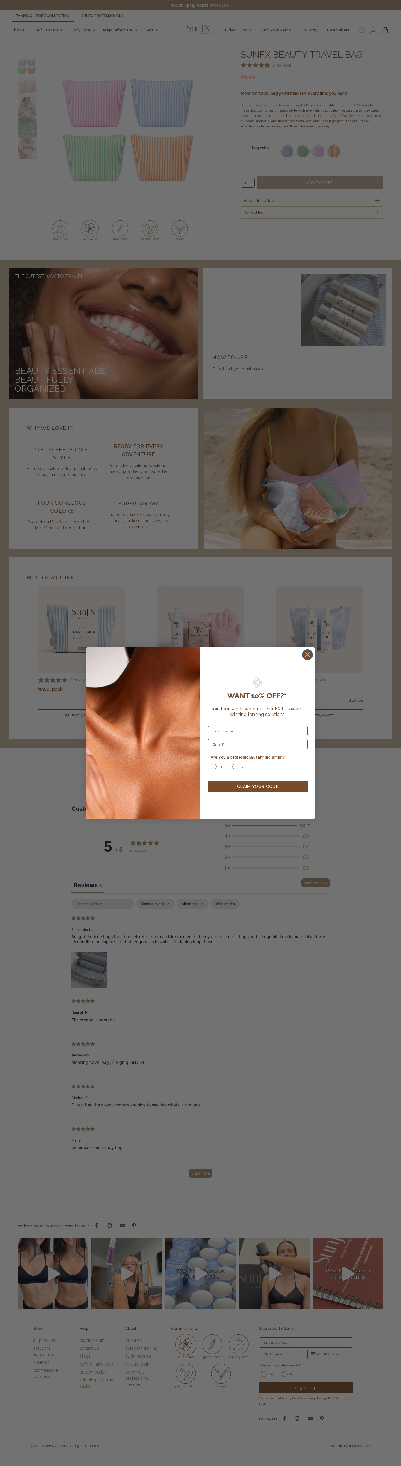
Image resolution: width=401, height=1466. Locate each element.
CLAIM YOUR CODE (258, 786)
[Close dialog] (307, 655)
